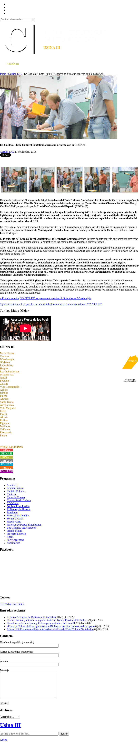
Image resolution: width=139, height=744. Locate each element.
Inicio (3, 73)
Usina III (10, 725)
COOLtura (12, 503)
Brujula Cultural (15, 488)
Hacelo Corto (14, 521)
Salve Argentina (15, 539)
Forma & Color (15, 518)
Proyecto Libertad (16, 533)
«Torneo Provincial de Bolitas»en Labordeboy (31, 617)
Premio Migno (14, 530)
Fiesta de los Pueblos (18, 515)
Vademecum (13, 542)
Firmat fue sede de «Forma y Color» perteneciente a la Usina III (41, 623)
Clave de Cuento (16, 497)
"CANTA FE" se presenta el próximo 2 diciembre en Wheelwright (55, 298)
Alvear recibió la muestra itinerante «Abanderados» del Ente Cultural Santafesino (50, 629)
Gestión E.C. (15, 73)
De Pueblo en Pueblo (18, 506)
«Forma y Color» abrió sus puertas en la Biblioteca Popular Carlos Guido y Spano (51, 626)
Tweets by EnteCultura (12, 604)
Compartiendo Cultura (19, 500)
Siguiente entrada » (10, 304)
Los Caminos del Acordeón (21, 527)
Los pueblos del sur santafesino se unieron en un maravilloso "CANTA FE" (61, 304)
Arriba (3, 739)
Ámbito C (12, 485)
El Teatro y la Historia (18, 509)
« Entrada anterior (9, 298)
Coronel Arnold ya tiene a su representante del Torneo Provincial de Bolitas (47, 620)
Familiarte (12, 512)
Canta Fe (11, 494)
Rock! (10, 536)
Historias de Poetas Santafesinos (24, 524)
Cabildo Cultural (16, 491)
